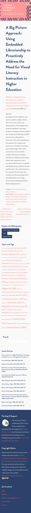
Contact (4, 505)
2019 (19, 251)
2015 (20, 248)
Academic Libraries (23, 194)
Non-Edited (21, 306)
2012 (3, 248)
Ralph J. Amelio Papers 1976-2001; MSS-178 (13, 364)
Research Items (10, 192)
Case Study (15, 266)
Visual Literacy (10, 204)
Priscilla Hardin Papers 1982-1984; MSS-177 (13, 406)
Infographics (19, 288)
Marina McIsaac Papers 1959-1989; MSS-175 (13, 384)
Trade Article (11, 315)
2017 (7, 251)
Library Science (15, 299)
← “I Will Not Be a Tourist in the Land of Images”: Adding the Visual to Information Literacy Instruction (6, 214)
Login (3, 491)
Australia (4, 260)
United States (15, 202)
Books (4, 233)
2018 (13, 251)
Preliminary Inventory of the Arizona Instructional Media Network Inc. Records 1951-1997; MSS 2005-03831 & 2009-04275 (15, 397)
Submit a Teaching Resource (11, 498)
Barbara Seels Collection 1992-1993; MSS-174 (13, 388)
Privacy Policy (6, 501)
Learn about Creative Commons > (12, 476)
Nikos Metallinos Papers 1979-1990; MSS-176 (13, 380)
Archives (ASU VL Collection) (10, 230)
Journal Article (17, 199)
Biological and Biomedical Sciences (19, 263)
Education (7, 279)
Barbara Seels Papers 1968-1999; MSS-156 (13, 402)
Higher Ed (9, 199)
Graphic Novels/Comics (19, 285)
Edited (22, 275)
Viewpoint (23, 202)
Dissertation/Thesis (12, 275)
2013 (15, 194)
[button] (28, 3)
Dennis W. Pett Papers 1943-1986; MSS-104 (13, 391)
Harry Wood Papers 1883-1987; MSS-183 (12, 360)
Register (4, 494)
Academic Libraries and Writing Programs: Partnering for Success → (23, 211)
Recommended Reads (19, 189)
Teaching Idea (17, 312)
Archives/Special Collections (18, 257)
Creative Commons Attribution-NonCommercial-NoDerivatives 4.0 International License (15, 458)
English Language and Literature (14, 282)
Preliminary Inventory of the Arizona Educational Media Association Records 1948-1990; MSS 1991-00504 (15, 369)
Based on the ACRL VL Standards (16, 197)
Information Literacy (9, 292)
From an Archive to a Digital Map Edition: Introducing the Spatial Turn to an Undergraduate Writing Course (15, 356)
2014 (14, 248)
